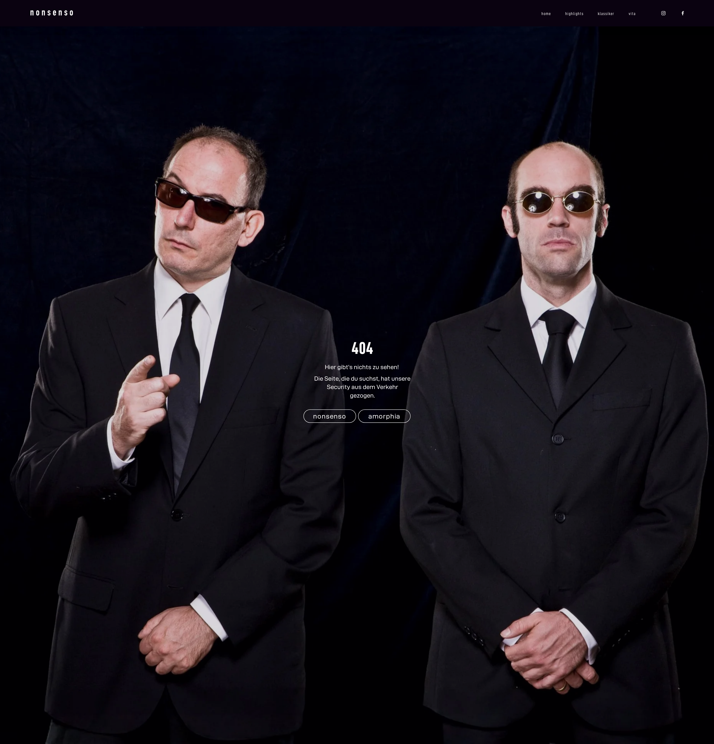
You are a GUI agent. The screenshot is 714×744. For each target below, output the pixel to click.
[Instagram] (663, 13)
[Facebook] (682, 13)
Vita (632, 14)
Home (546, 14)
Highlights (574, 14)
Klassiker (606, 14)
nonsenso (329, 416)
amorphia (384, 416)
